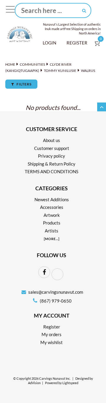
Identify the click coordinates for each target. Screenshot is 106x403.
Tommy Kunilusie (60, 70)
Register (77, 42)
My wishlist (51, 342)
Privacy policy (51, 155)
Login (49, 42)
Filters (24, 84)
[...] (51, 239)
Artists (51, 230)
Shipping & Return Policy (51, 163)
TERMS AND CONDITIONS (51, 171)
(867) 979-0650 (55, 300)
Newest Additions (51, 199)
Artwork (52, 215)
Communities (32, 64)
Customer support (51, 148)
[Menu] (10, 10)
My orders (52, 334)
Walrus (88, 70)
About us (51, 140)
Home (10, 64)
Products (51, 222)
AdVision (34, 383)
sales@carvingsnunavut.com (55, 292)
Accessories (51, 207)
